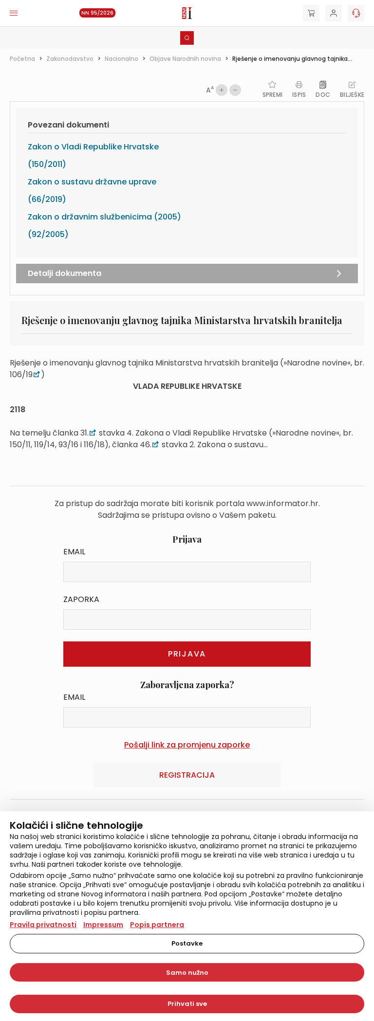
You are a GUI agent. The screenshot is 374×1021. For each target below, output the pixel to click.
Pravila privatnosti (43, 925)
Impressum (103, 925)
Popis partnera (157, 925)
